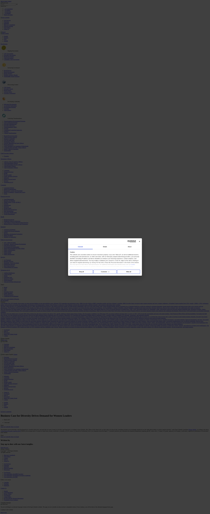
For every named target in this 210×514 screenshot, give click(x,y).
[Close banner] (139, 241)
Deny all (81, 271)
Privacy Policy (128, 266)
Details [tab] (105, 246)
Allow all (128, 271)
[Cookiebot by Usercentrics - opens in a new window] (129, 241)
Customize (104, 271)
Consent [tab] (80, 246)
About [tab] (129, 246)
